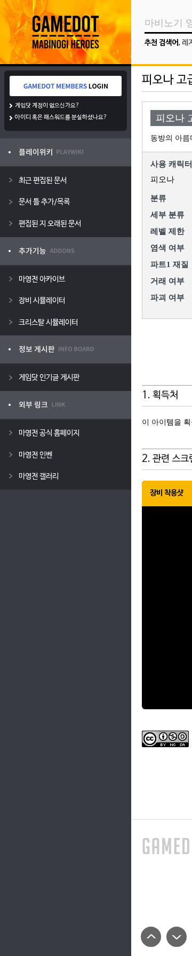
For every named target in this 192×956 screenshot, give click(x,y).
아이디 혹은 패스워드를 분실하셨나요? (61, 117)
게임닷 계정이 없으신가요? (47, 106)
